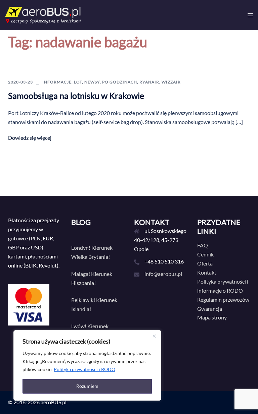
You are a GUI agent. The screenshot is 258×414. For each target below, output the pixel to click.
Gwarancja (209, 308)
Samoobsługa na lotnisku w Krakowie (76, 96)
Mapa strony (212, 317)
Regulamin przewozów (223, 299)
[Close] (154, 336)
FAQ (202, 245)
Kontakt (206, 272)
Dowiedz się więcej (29, 137)
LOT (78, 81)
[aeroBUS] (43, 14)
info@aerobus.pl (163, 274)
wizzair (171, 81)
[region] (87, 365)
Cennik (205, 254)
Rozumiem (87, 386)
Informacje (57, 81)
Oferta (205, 263)
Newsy (92, 81)
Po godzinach (119, 81)
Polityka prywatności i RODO (84, 369)
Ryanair (149, 81)
